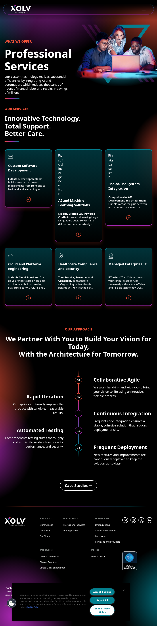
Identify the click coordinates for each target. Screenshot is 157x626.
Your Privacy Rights (102, 610)
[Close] (123, 590)
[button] (12, 603)
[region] (71, 602)
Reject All (102, 600)
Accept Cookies (102, 591)
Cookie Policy (32, 607)
